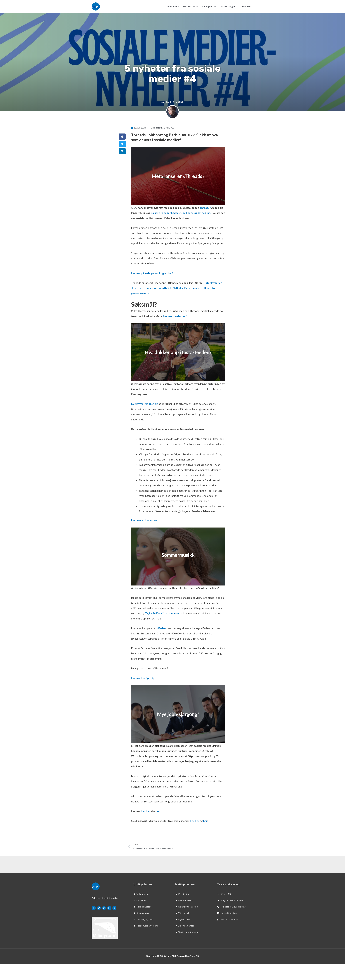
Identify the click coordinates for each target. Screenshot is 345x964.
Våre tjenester (209, 6)
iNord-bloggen (228, 6)
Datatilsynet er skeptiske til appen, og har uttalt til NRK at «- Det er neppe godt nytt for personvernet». (176, 288)
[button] (122, 136)
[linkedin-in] (104, 908)
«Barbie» (162, 628)
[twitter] (99, 908)
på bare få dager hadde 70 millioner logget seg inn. (181, 212)
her (143, 811)
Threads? (205, 207)
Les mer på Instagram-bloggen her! (152, 273)
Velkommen (173, 6)
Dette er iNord (190, 6)
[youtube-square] (114, 908)
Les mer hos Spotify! (143, 678)
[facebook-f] (94, 908)
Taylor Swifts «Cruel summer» (162, 613)
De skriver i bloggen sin (144, 403)
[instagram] (109, 908)
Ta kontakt (245, 6)
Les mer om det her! (175, 316)
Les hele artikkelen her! (144, 520)
